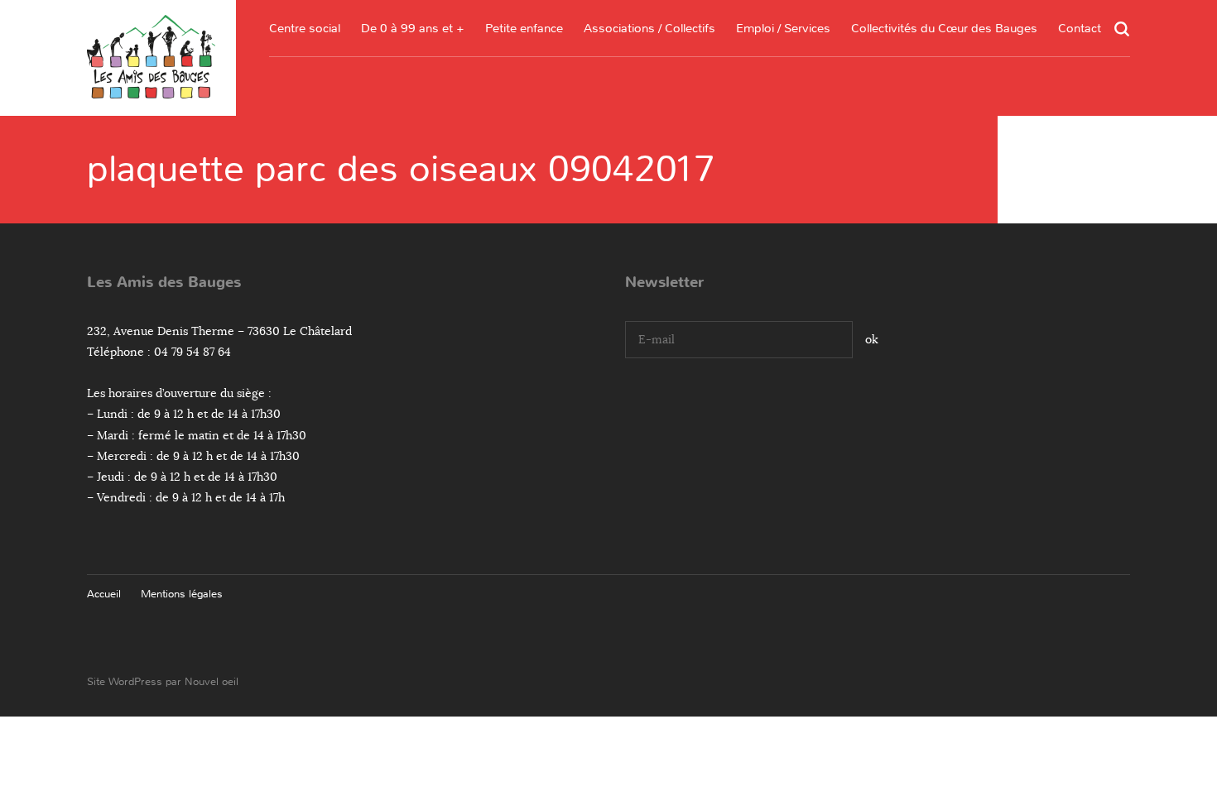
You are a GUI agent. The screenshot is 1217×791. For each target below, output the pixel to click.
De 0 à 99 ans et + (412, 28)
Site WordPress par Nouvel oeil (162, 681)
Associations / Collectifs (649, 28)
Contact (1079, 28)
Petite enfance (524, 28)
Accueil (104, 594)
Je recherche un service (783, 163)
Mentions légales (182, 594)
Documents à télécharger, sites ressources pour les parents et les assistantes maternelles (524, 145)
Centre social (304, 28)
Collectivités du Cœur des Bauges (944, 28)
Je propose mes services (783, 195)
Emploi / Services (783, 28)
